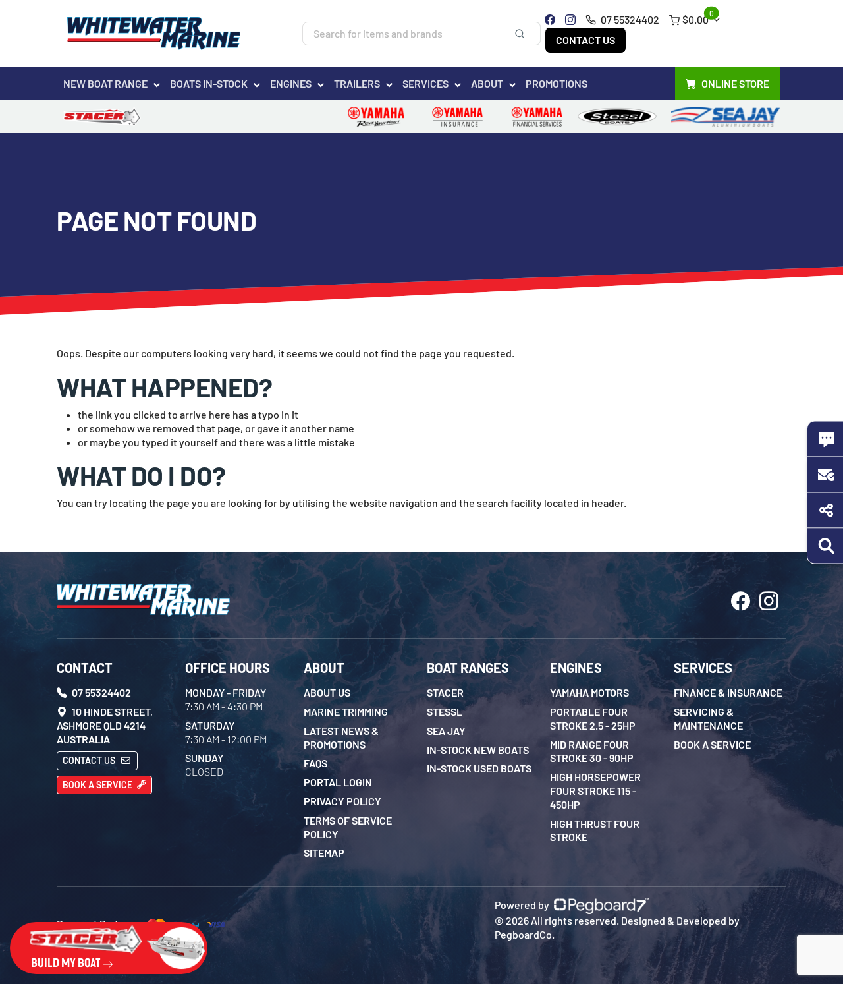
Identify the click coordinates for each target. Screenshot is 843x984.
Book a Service (98, 784)
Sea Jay (446, 730)
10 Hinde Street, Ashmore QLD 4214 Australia (105, 725)
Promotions (556, 83)
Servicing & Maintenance (708, 718)
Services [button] (425, 83)
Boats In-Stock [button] (209, 83)
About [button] (487, 83)
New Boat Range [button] (105, 83)
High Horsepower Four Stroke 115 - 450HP (595, 790)
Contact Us (585, 40)
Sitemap (324, 852)
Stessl (444, 711)
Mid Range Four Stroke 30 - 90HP (592, 751)
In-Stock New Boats (478, 749)
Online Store (735, 83)
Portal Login (338, 782)
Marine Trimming (346, 711)
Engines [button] (291, 83)
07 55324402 (629, 19)
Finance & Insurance (728, 692)
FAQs (315, 763)
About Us (327, 692)
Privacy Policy (342, 801)
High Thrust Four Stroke (594, 830)
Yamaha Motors (589, 692)
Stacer (445, 692)
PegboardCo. (525, 934)
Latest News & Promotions (341, 737)
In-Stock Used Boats (479, 768)
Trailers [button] (357, 83)
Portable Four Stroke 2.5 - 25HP (593, 718)
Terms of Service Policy (348, 827)
